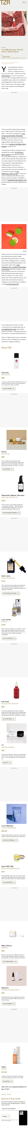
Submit (5, 1116)
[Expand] (20, 1112)
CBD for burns (5, 76)
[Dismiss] (25, 1112)
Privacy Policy (8, 1120)
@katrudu (27, 23)
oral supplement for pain (8, 329)
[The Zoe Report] (5, 2)
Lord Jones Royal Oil (12, 284)
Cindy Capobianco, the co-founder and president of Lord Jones (13, 267)
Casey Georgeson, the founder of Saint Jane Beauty (13, 136)
